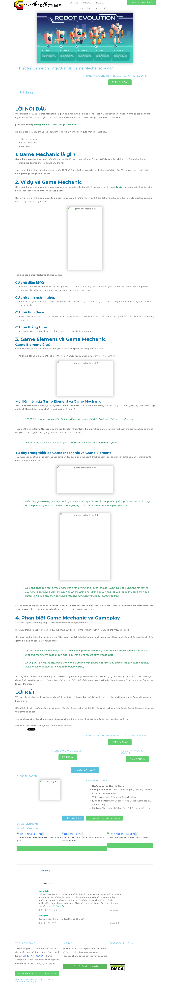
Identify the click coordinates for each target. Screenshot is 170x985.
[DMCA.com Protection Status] (117, 967)
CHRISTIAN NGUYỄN (33, 956)
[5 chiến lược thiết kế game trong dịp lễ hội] (121, 834)
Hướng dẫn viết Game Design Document (55, 124)
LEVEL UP (101, 3)
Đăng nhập (45, 871)
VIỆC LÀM (85, 8)
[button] (141, 2)
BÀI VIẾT (74, 3)
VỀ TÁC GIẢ (100, 8)
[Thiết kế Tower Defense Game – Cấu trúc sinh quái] (29, 834)
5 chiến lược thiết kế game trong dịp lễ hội (127, 837)
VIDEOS (87, 3)
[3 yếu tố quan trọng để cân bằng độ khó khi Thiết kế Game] (72, 834)
